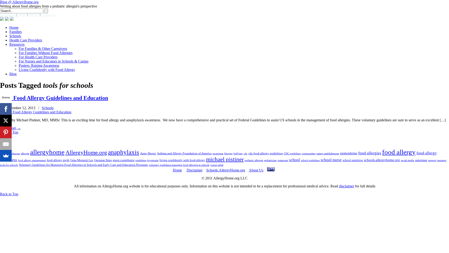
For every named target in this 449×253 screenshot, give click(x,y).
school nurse (331, 160)
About (22, 15)
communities (308, 153)
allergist (25, 153)
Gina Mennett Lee (81, 160)
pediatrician (270, 160)
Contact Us (49, 15)
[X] (6, 120)
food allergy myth (58, 160)
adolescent (14, 153)
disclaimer (346, 186)
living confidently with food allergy (182, 160)
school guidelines (310, 160)
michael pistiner (225, 159)
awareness (218, 153)
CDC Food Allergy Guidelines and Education (54, 98)
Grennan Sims (103, 160)
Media (34, 15)
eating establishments (327, 153)
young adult (216, 165)
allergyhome (47, 152)
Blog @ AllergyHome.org (19, 2)
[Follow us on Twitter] (7, 19)
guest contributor (123, 160)
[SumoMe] (6, 156)
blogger (228, 153)
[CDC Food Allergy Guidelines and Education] (35, 112)
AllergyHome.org (86, 152)
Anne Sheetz (148, 153)
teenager (441, 160)
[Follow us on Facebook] (2, 19)
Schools (48, 108)
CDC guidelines (292, 153)
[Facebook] (6, 109)
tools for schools (9, 165)
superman (421, 160)
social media (407, 160)
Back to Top (9, 194)
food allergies (369, 153)
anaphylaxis (123, 152)
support (432, 160)
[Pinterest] (6, 132)
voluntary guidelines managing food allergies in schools (179, 165)
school (294, 160)
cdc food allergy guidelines (265, 153)
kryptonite (153, 160)
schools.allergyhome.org (382, 160)
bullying (238, 153)
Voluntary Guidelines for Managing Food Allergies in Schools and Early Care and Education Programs (83, 165)
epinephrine (348, 153)
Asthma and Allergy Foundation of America (184, 153)
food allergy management (32, 160)
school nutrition (353, 160)
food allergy (399, 152)
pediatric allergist (254, 160)
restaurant (283, 160)
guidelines (140, 160)
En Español (7, 15)
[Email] (6, 144)
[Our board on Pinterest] (12, 19)
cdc (245, 153)
